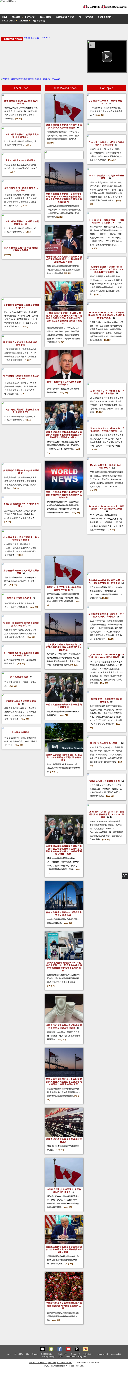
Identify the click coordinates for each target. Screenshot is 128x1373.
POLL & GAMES (8, 20)
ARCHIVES (24, 20)
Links (60, 1357)
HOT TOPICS (30, 17)
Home (8, 1354)
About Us (18, 1354)
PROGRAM (16, 17)
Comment (75, 1354)
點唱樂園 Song (48, 1354)
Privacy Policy (48, 1357)
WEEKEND (89, 17)
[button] (107, 56)
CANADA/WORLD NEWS (65, 17)
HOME (4, 17)
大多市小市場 (39, 20)
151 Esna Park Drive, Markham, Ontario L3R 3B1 (50, 1363)
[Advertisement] (64, 28)
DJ (80, 17)
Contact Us (63, 1354)
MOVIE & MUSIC (104, 17)
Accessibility (116, 1354)
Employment (102, 1354)
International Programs (76, 1357)
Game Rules (31, 1354)
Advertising (88, 1354)
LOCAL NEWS (45, 17)
